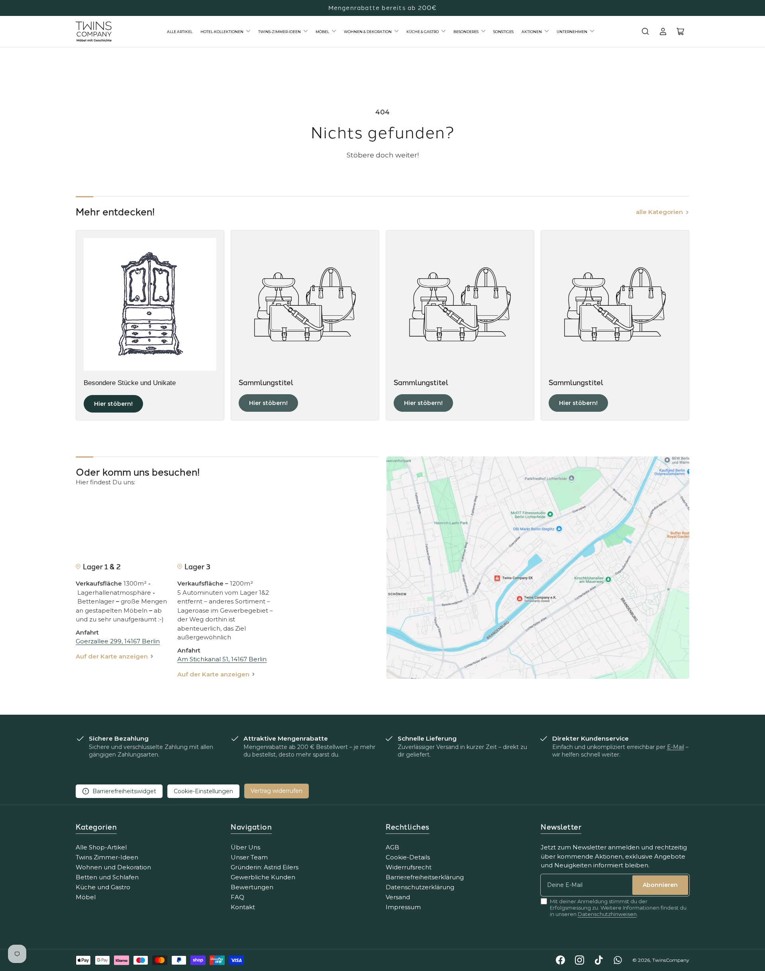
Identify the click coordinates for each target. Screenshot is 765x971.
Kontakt (243, 907)
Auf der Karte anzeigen (112, 656)
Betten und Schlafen (107, 877)
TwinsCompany (670, 960)
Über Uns (245, 847)
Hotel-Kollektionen (221, 31)
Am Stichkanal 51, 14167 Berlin (222, 659)
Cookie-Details (408, 857)
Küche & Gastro (422, 31)
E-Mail (675, 747)
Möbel (322, 31)
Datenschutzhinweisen (607, 914)
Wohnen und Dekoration (113, 867)
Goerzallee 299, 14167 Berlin (118, 641)
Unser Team (249, 857)
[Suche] (645, 31)
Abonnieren (660, 884)
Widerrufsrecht (409, 867)
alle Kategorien (659, 212)
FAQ (237, 897)
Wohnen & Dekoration (368, 31)
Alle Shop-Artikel (101, 847)
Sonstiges (503, 31)
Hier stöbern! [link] (268, 403)
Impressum (403, 907)
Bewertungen (252, 887)
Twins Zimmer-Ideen (107, 857)
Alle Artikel (179, 31)
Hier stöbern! (113, 403)
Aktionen (532, 31)
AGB (392, 847)
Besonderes (466, 31)
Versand (398, 897)
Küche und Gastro (103, 887)
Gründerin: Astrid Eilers (264, 867)
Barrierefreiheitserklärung (425, 877)
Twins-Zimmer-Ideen (279, 31)
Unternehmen (572, 31)
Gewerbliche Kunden (263, 877)
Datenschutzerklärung (420, 887)
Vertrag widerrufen (276, 790)
